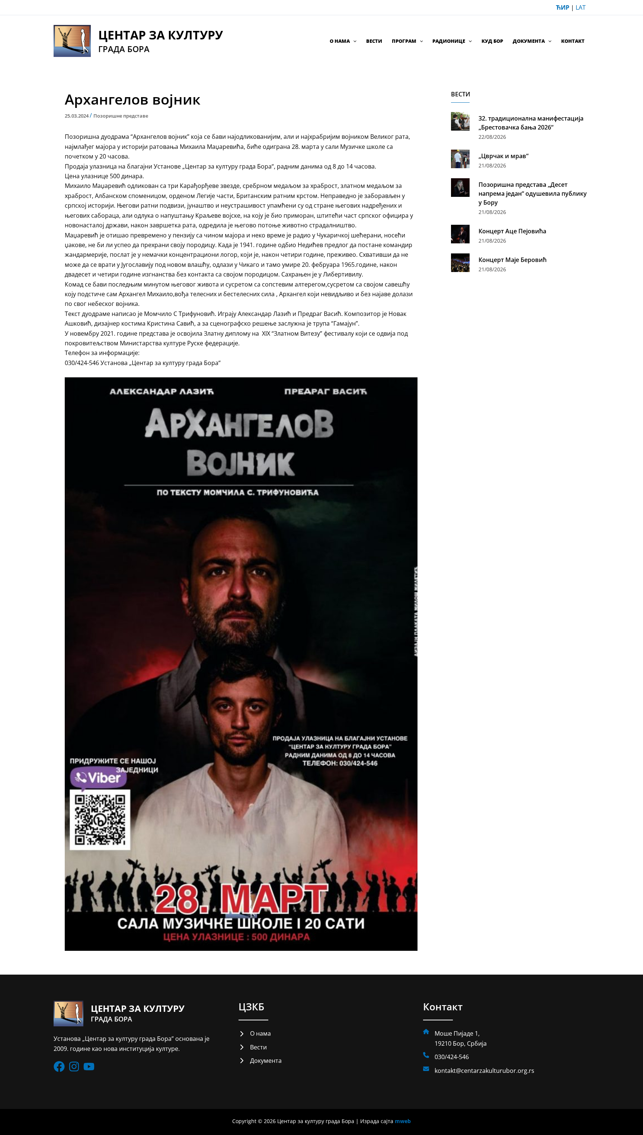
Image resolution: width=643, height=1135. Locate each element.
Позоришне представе (120, 115)
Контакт (573, 41)
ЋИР (562, 7)
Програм (404, 41)
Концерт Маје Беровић (513, 260)
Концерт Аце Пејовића (512, 231)
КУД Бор (492, 41)
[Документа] (260, 1060)
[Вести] (253, 1047)
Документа (529, 41)
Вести (374, 41)
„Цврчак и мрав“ (503, 156)
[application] (353, 41)
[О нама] (255, 1033)
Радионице (448, 41)
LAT (581, 7)
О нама (340, 41)
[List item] (59, 1066)
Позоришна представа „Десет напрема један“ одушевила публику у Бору (533, 193)
